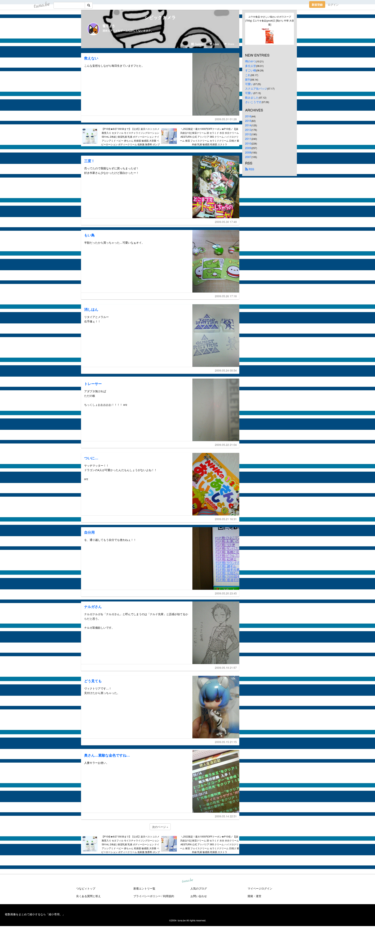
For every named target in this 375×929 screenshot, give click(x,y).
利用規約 (168, 896)
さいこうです (253, 102)
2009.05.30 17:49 (226, 222)
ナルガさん (93, 606)
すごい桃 (250, 70)
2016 (248, 116)
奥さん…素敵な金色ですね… (107, 755)
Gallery (199, 44)
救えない (91, 58)
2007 (248, 157)
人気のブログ (198, 888)
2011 (248, 139)
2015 (248, 121)
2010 (248, 143)
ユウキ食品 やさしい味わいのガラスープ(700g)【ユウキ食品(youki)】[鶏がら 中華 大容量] (269, 20)
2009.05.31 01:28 (226, 119)
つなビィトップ (85, 888)
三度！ (89, 160)
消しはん (91, 309)
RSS (251, 169)
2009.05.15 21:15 (226, 742)
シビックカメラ (160, 17)
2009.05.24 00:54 (226, 370)
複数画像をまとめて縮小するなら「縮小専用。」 (35, 914)
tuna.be (187, 880)
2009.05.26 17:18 (226, 296)
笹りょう (109, 25)
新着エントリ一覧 (144, 888)
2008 (248, 152)
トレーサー (93, 383)
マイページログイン (260, 888)
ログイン (333, 4)
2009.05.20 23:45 (226, 593)
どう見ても (93, 680)
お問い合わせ (198, 896)
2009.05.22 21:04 (226, 445)
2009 (248, 148)
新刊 (248, 79)
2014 (248, 125)
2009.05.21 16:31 (226, 519)
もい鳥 (89, 235)
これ (248, 75)
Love (215, 44)
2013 (248, 130)
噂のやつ (250, 61)
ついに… (91, 457)
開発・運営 (254, 896)
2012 (248, 134)
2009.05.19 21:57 (226, 668)
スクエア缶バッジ (256, 88)
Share (230, 44)
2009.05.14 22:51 (226, 816)
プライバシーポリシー (147, 896)
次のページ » (160, 827)
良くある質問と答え (88, 896)
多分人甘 (250, 66)
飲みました (252, 97)
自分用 (89, 532)
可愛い (249, 84)
